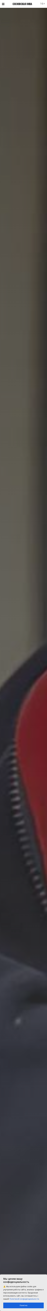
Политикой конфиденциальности (24, 1299)
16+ (42, 3)
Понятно (23, 1305)
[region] (23, 1292)
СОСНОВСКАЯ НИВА (22, 4)
